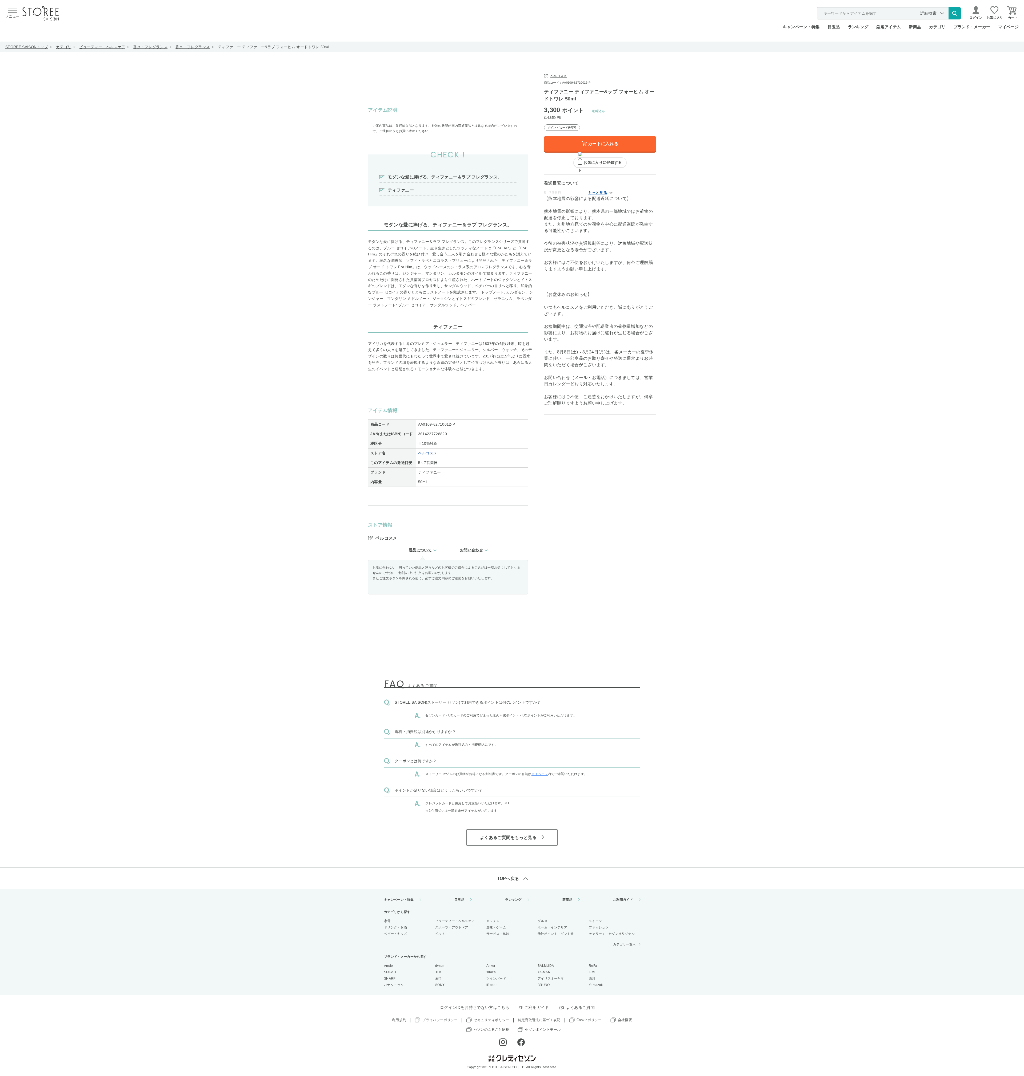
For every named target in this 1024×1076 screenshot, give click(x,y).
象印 (438, 978)
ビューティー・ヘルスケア (102, 47)
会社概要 (625, 1020)
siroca (491, 972)
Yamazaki (596, 985)
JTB (438, 972)
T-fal (592, 972)
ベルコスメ (427, 453)
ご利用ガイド (623, 900)
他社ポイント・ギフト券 (556, 934)
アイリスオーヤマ (551, 978)
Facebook (521, 1042)
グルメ (542, 921)
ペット (440, 934)
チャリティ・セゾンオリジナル (612, 934)
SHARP (390, 978)
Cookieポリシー (589, 1020)
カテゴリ (63, 47)
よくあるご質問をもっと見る (508, 837)
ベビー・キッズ (395, 934)
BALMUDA (546, 966)
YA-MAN (544, 972)
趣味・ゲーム (496, 927)
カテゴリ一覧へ (624, 944)
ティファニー (401, 190)
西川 (592, 978)
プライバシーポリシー (440, 1020)
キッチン (492, 921)
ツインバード (496, 978)
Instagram (503, 1042)
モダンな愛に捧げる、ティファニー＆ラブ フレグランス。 (445, 177)
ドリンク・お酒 (395, 927)
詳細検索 (928, 13)
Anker (490, 966)
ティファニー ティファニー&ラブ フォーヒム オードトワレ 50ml (273, 47)
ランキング (858, 27)
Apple (388, 966)
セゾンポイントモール (543, 1030)
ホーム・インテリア (552, 927)
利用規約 (399, 1020)
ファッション (599, 927)
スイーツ (595, 921)
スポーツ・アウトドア (451, 927)
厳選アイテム (888, 27)
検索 (955, 13)
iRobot (491, 985)
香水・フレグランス (150, 47)
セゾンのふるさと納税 (491, 1030)
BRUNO (544, 985)
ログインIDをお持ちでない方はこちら (475, 1007)
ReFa (593, 966)
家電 (387, 921)
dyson (440, 966)
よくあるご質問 (580, 1007)
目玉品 (834, 27)
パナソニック (394, 985)
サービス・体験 (497, 934)
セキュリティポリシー (491, 1020)
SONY (440, 985)
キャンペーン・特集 (801, 27)
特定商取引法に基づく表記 (539, 1020)
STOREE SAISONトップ (26, 47)
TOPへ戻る (508, 878)
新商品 (915, 27)
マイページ (1008, 27)
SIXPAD (390, 972)
